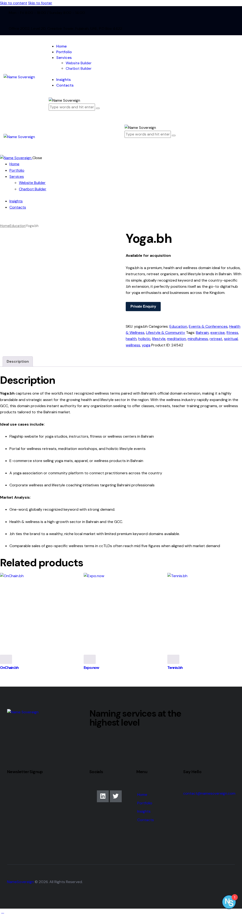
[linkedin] (2, 219)
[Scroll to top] (2, 911)
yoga (146, 345)
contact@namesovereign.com (209, 793)
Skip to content (13, 2)
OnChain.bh (9, 667)
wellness (133, 345)
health (131, 338)
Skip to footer (40, 2)
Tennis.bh (175, 667)
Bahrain (202, 332)
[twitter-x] (7, 219)
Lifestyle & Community (165, 332)
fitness (232, 332)
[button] (127, 145)
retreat (216, 338)
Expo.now (91, 667)
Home (5, 225)
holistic (144, 338)
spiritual (231, 338)
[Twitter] (116, 796)
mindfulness (198, 338)
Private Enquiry (143, 306)
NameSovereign (20, 881)
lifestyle (158, 338)
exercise (217, 332)
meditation (176, 338)
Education (18, 225)
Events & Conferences (208, 326)
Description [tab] (18, 361)
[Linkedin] (103, 796)
